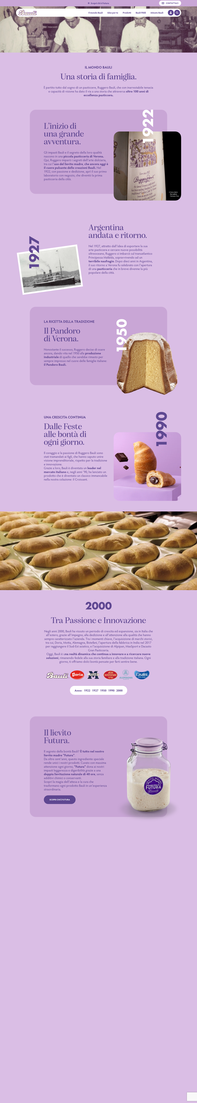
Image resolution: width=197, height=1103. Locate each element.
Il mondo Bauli (95, 12)
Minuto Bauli (157, 12)
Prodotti (127, 12)
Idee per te (112, 12)
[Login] (171, 13)
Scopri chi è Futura (100, 3)
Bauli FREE (141, 12)
